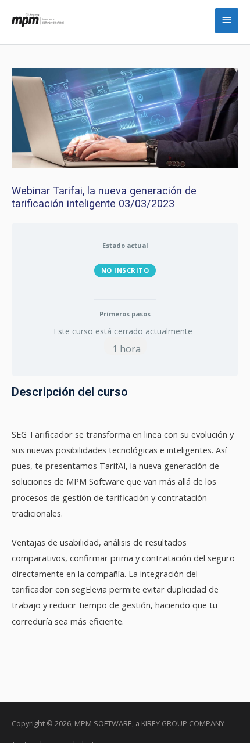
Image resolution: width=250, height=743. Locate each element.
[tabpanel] (125, 506)
